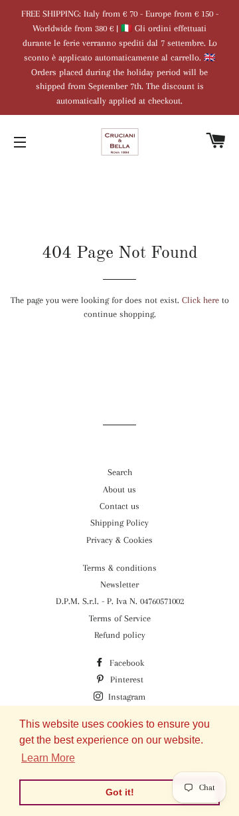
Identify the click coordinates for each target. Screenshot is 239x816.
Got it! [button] (120, 792)
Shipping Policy (119, 523)
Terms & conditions (120, 568)
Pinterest (125, 679)
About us (119, 489)
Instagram (125, 697)
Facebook (125, 663)
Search (120, 472)
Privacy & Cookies (119, 540)
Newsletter (119, 584)
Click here (200, 300)
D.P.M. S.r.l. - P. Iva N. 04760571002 (120, 601)
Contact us (119, 506)
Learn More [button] (48, 758)
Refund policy (119, 635)
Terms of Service (120, 618)
